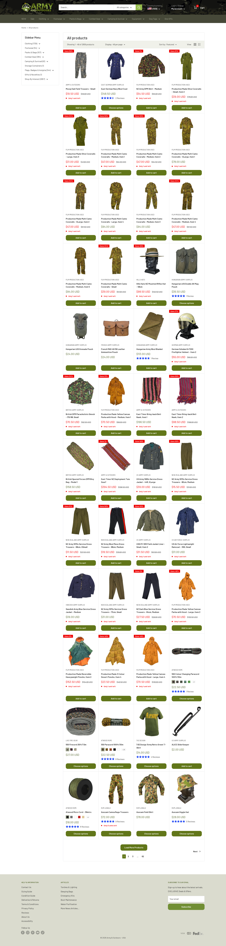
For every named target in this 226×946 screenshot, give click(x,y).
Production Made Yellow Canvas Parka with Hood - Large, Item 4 (150, 675)
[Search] (139, 7)
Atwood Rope (177, 670)
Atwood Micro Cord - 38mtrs (78, 812)
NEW (23, 19)
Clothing (42, 19)
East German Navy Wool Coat (114, 89)
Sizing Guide (26, 891)
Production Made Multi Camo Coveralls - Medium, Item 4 (185, 220)
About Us (25, 917)
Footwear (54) (31, 48)
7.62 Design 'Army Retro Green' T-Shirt (151, 746)
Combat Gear (94, 19)
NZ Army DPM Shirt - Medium (149, 89)
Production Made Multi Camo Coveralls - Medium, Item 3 (149, 220)
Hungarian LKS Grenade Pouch (79, 349)
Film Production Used (145, 85)
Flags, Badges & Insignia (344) (38, 70)
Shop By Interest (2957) (35, 79)
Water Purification (69, 904)
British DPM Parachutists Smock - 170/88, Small (80, 415)
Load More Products (133, 847)
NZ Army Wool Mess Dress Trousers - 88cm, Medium (112, 545)
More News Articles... (70, 908)
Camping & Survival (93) (35, 61)
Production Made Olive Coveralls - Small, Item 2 (186, 90)
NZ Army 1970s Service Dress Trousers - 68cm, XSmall (79, 545)
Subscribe (186, 907)
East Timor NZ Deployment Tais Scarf (115, 480)
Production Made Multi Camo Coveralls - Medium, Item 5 (79, 285)
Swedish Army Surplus (75, 605)
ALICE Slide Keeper (180, 744)
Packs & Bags (75, 19)
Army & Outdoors (73, 85)
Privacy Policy (27, 908)
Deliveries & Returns (30, 900)
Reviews (25, 912)
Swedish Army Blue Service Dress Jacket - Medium (81, 610)
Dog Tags (153, 19)
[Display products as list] (199, 44)
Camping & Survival (116, 19)
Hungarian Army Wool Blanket (149, 349)
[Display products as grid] (195, 44)
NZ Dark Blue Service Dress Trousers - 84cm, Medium (148, 610)
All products (33, 28)
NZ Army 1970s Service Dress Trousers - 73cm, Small (114, 610)
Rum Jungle (106, 808)
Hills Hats (140, 280)
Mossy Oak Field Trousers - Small (80, 89)
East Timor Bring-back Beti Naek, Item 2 (184, 415)
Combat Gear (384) (33, 57)
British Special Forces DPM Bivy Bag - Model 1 (80, 480)
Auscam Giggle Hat (180, 812)
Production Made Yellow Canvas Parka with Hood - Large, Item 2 (186, 610)
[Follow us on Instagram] (28, 932)
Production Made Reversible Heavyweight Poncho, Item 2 (78, 675)
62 (143, 856)
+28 (123, 749)
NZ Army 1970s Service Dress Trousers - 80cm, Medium (185, 480)
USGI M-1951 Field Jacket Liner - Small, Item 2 (150, 545)
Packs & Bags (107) (33, 52)
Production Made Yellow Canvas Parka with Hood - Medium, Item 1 (116, 415)
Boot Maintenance (69, 900)
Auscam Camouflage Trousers (114, 812)
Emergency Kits (68, 895)
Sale (32, 19)
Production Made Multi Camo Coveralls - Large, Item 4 (114, 220)
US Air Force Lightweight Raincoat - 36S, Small (183, 545)
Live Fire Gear (72, 740)
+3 (194, 682)
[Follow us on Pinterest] (33, 932)
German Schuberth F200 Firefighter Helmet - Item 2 (184, 350)
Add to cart (81, 108)
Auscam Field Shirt (144, 812)
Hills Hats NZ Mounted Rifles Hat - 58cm (151, 285)
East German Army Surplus (112, 85)
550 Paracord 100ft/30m (112, 744)
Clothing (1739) (31, 43)
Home (23, 28)
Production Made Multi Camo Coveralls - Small (114, 285)
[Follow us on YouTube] (37, 932)
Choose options (116, 108)
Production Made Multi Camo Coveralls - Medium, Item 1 (114, 155)
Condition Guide (28, 895)
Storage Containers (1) (34, 65)
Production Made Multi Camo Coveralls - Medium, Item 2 (149, 155)
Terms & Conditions (30, 904)
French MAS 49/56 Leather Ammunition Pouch (113, 350)
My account (177, 8)
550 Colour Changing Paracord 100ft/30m (185, 675)
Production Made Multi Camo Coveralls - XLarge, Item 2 (79, 220)
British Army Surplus (75, 410)
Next (195, 851)
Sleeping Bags (67, 891)
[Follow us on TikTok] (42, 932)
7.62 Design (140, 740)
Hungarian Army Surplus (182, 280)
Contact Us (26, 887)
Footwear (57, 19)
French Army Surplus (110, 345)
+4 (88, 817)
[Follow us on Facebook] (23, 932)
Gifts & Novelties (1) (33, 74)
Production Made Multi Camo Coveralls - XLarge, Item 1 (185, 155)
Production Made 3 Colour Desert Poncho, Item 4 (113, 675)
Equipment (137, 19)
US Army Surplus (143, 475)
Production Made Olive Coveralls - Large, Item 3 (80, 155)
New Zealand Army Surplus (183, 475)
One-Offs (169, 19)
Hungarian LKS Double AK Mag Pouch (185, 285)
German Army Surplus (181, 345)
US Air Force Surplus (181, 540)
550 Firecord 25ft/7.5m (76, 744)
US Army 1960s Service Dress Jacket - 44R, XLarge (149, 480)
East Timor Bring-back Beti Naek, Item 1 (148, 415)
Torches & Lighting (69, 887)
